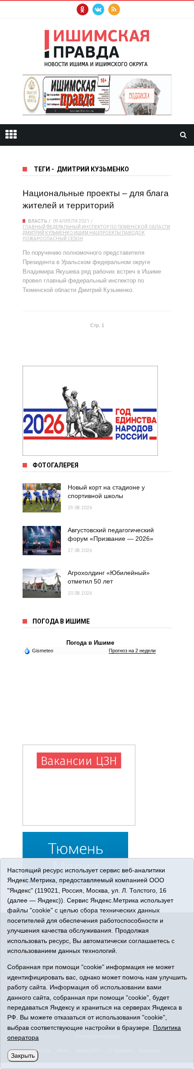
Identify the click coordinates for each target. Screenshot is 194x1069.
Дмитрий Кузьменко (48, 232)
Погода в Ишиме (90, 642)
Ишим (81, 232)
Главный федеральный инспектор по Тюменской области (96, 227)
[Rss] (114, 9)
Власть (37, 221)
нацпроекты (105, 232)
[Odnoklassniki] (82, 9)
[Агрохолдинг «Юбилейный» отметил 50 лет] (42, 583)
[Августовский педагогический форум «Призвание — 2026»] (42, 540)
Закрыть (23, 1055)
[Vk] (98, 9)
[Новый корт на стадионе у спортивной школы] (42, 497)
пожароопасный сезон (53, 238)
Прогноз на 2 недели (132, 650)
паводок (133, 232)
